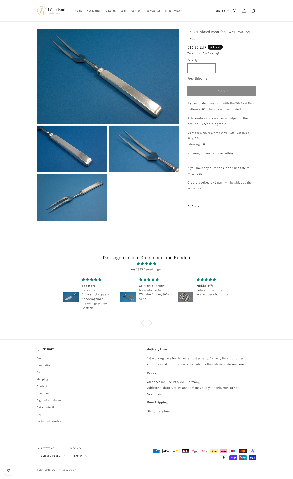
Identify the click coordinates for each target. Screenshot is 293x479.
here (240, 364)
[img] (146, 264)
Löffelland (50, 469)
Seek (40, 358)
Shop (40, 372)
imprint (41, 414)
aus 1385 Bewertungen (146, 269)
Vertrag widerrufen (49, 421)
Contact (42, 386)
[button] (235, 10)
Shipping (213, 52)
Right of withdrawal (49, 400)
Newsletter (44, 365)
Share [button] (195, 206)
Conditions (44, 393)
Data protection (47, 407)
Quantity (192, 60)
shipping (42, 379)
